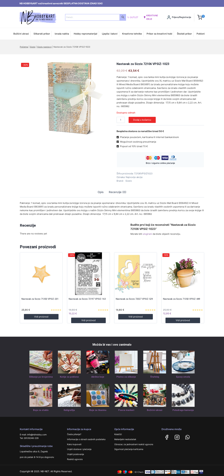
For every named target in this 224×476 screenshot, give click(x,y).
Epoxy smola (183, 376)
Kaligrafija (69, 410)
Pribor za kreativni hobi (159, 33)
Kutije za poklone (69, 376)
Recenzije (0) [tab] (117, 192)
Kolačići (118, 434)
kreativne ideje (152, 17)
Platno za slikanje (126, 376)
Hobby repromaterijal (85, 33)
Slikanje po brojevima (41, 376)
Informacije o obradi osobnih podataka (86, 439)
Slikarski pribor (42, 33)
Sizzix (32, 47)
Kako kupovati (74, 444)
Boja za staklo (41, 410)
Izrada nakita (62, 33)
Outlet (134, 17)
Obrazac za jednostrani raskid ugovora (133, 444)
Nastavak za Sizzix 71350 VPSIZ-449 (181, 299)
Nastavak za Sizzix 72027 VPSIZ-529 (134, 299)
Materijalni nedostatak (125, 439)
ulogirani (147, 233)
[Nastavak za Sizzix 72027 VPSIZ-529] (135, 273)
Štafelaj (154, 376)
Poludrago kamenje (183, 410)
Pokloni (201, 33)
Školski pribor (184, 33)
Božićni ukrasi (21, 33)
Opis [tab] (101, 192)
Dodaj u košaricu (142, 119)
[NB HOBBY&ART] (37, 17)
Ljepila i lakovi (109, 33)
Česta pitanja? (74, 434)
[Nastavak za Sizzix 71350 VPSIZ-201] (41, 273)
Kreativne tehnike (132, 33)
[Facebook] (167, 437)
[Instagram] (177, 437)
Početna (24, 47)
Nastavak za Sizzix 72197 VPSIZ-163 (87, 299)
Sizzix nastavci (44, 47)
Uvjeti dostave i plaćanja (79, 449)
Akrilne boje (97, 376)
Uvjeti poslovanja (75, 454)
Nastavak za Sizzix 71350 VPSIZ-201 (40, 299)
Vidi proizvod (41, 316)
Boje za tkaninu (97, 410)
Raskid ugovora (75, 459)
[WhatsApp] (187, 437)
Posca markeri (126, 410)
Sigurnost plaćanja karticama (128, 449)
